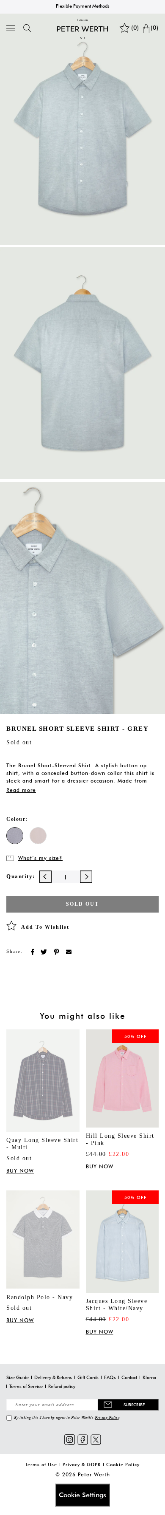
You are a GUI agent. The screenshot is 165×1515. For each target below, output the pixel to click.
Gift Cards (88, 1377)
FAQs (110, 1377)
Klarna (149, 1377)
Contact (129, 1377)
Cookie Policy (123, 1464)
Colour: (17, 819)
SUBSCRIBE (134, 1404)
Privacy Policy (107, 1417)
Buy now (20, 1170)
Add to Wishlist (45, 927)
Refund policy (61, 1386)
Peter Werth (94, 1474)
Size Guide (17, 1377)
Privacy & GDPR (82, 1464)
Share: (14, 951)
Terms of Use (41, 1464)
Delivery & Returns (53, 1377)
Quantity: (20, 876)
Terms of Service (26, 1386)
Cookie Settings (82, 1495)
